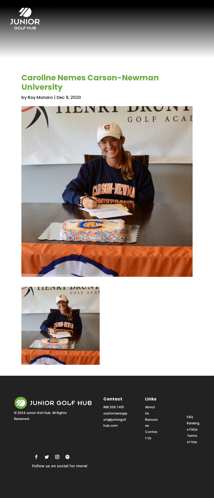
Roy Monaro (40, 97)
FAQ (190, 417)
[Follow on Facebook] (36, 457)
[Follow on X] (47, 457)
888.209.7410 (113, 407)
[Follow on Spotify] (67, 457)
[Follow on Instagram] (57, 457)
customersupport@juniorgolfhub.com (115, 419)
